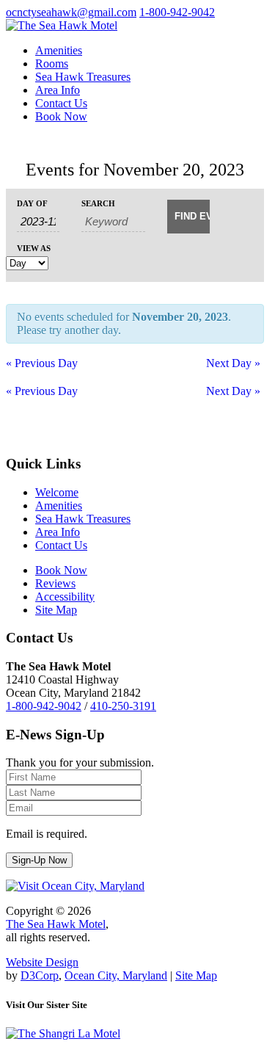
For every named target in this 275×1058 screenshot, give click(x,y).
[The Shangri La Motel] (63, 1033)
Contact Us (61, 103)
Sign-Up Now (39, 860)
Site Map (196, 975)
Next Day (233, 363)
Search (98, 204)
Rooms (51, 63)
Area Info (57, 90)
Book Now (61, 116)
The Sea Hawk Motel (56, 924)
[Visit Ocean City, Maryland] (75, 886)
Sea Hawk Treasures (83, 76)
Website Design (42, 962)
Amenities (58, 50)
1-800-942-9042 (177, 12)
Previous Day (42, 363)
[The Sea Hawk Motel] (61, 25)
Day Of (32, 204)
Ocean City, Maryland (116, 975)
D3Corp (40, 975)
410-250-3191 (123, 706)
